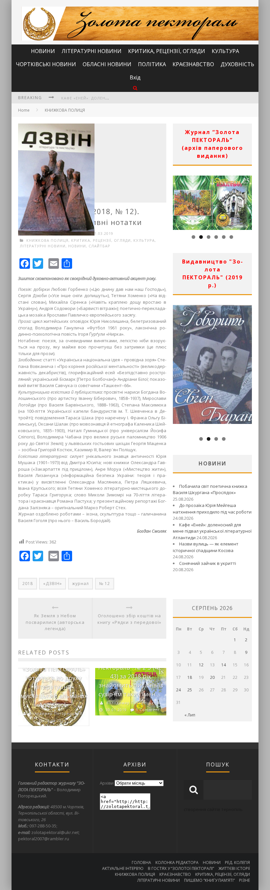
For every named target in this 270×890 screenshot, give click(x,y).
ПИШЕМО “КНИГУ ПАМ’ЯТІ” (209, 880)
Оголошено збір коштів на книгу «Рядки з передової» (129, 619)
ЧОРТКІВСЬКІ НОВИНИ (46, 64)
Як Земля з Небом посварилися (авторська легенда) (55, 622)
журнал (80, 583)
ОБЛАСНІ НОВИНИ (107, 64)
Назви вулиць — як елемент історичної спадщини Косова (205, 547)
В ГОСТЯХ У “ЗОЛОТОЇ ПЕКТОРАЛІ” (181, 868)
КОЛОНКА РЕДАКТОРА (177, 862)
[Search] (135, 88)
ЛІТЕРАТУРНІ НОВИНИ (92, 51)
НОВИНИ (43, 51)
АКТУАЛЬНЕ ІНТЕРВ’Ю (123, 868)
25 (189, 690)
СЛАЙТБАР (99, 245)
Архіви (107, 783)
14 (223, 665)
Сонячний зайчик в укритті (207, 563)
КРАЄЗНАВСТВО (193, 64)
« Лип (189, 715)
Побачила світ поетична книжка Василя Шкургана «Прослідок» (210, 489)
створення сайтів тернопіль (213, 809)
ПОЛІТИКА (152, 64)
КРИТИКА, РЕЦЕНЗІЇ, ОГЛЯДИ (166, 51)
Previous (178, 201)
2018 (27, 583)
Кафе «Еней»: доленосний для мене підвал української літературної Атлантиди (212, 531)
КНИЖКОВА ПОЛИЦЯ (65, 110)
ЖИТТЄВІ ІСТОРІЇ (234, 868)
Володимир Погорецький (55, 713)
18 (189, 677)
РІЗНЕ (244, 880)
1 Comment (148, 709)
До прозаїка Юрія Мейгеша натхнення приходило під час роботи (212, 508)
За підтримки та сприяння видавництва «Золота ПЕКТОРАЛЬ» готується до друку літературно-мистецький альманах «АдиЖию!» (53, 678)
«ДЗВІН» (52, 583)
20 (212, 677)
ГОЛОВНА (141, 862)
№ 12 (104, 583)
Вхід (135, 77)
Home (24, 110)
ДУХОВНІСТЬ (237, 64)
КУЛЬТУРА (225, 51)
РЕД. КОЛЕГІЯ (237, 862)
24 (178, 690)
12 (201, 665)
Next (247, 201)
